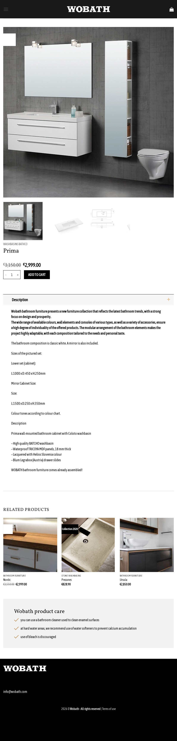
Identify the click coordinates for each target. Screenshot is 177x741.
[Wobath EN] (88, 9)
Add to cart (37, 274)
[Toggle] (168, 299)
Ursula (123, 579)
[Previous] (12, 112)
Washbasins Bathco (15, 244)
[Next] (165, 112)
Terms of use (109, 709)
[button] (5, 9)
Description (20, 300)
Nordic (7, 579)
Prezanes (67, 579)
